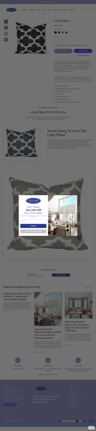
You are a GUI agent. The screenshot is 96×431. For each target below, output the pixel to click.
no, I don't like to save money (33, 231)
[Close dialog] (75, 197)
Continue (33, 226)
